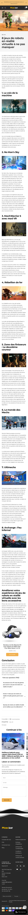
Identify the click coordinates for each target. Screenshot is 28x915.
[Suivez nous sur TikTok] (20, 869)
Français (16, 896)
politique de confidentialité (19, 847)
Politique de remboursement (20, 856)
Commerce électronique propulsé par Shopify (17, 901)
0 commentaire (16, 719)
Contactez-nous (6, 845)
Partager (4, 724)
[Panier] (25, 7)
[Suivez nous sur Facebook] (17, 866)
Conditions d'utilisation (19, 852)
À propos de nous (6, 839)
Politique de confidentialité (9, 771)
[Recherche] (5, 7)
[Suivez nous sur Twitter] (20, 866)
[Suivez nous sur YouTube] (17, 869)
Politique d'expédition (19, 843)
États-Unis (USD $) (7, 896)
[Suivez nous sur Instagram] (24, 866)
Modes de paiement (21, 839)
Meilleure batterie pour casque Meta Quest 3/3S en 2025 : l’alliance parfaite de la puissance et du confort (13, 755)
